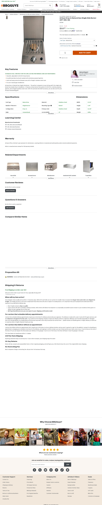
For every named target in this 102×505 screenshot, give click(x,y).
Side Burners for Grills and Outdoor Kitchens (30, 14)
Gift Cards (80, 1)
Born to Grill (71, 493)
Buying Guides (71, 485)
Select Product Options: (66, 38)
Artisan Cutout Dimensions (14, 129)
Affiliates (48, 488)
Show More (51, 92)
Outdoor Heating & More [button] (48, 9)
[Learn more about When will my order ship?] (87, 35)
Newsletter (29, 496)
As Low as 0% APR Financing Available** (38, 1)
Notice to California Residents (10, 493)
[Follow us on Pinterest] (56, 470)
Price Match (30, 482)
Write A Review (10, 190)
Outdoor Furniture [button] (34, 9)
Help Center (6, 496)
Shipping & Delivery (8, 485)
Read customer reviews (50, 454)
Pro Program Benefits (32, 493)
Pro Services (62, 1)
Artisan (61, 22)
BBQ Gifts (90, 493)
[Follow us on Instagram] (51, 470)
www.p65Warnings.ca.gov (37, 277)
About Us (48, 479)
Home (6, 14)
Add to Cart (85, 53)
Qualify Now (79, 30)
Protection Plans (31, 488)
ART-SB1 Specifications (13, 127)
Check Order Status (88, 1)
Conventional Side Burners (47, 14)
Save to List (64, 58)
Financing (29, 479)
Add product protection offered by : (70, 43)
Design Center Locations (71, 1)
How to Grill (71, 490)
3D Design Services (32, 485)
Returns (5, 488)
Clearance (90, 482)
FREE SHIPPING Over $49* (9, 1)
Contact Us (5, 479)
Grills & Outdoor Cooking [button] (7, 9)
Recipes (70, 496)
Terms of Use (6, 490)
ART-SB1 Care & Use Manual (14, 124)
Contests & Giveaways (93, 496)
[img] (33, 40)
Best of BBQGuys (72, 479)
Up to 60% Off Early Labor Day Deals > (51, 11)
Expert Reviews (71, 482)
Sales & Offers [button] (96, 9)
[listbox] (7, 18)
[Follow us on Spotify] (67, 470)
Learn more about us (50, 424)
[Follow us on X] (40, 470)
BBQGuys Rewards (31, 490)
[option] (7, 19)
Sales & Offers (91, 479)
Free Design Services (53, 1)
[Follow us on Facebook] (34, 470)
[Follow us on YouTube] (45, 470)
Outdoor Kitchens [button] (21, 9)
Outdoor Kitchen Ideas (73, 488)
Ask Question (10, 207)
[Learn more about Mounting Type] (51, 105)
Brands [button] (75, 9)
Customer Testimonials (52, 493)
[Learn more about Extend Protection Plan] (96, 46)
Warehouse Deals (92, 485)
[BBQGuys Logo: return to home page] (12, 5)
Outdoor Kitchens (14, 14)
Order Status (6, 482)
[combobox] (77, 40)
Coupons (90, 488)
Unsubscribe (6, 499)
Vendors (48, 490)
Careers (48, 485)
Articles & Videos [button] (84, 9)
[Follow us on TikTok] (62, 470)
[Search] (50, 5)
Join (67, 464)
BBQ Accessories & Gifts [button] (64, 9)
